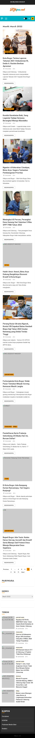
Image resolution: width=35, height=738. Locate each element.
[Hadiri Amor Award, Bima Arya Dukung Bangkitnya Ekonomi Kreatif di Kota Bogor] (17, 255)
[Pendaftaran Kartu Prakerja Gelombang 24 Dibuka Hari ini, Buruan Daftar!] (17, 417)
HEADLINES (8, 317)
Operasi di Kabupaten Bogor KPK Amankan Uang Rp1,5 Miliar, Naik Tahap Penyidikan (24, 638)
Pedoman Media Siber (9, 724)
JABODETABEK (9, 51)
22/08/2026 (21, 628)
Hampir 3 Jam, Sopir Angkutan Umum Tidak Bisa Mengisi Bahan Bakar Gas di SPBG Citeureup (24, 668)
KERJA (15, 426)
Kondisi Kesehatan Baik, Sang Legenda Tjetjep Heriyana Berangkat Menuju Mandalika (15, 118)
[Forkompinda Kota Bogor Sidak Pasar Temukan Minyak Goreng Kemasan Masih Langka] (17, 364)
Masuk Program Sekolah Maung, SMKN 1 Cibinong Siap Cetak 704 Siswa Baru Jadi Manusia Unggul (24, 683)
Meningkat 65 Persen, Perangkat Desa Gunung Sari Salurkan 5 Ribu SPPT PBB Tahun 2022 (17, 222)
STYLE (6, 265)
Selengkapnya (9, 83)
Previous (6, 569)
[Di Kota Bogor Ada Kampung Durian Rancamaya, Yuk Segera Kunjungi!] (17, 469)
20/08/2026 (21, 657)
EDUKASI (18, 676)
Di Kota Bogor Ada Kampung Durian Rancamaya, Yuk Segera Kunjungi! (16, 488)
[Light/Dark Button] (25, 18)
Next (22, 572)
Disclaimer (5, 716)
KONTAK (4, 720)
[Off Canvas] (2, 18)
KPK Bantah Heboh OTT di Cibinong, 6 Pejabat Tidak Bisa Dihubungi (24, 652)
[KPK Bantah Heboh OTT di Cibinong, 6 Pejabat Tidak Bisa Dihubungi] (8, 652)
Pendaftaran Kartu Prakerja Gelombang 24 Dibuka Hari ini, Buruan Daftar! (15, 436)
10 (14, 572)
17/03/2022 (8, 69)
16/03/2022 (8, 493)
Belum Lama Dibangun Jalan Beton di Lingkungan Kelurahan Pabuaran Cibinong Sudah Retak (24, 697)
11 (18, 572)
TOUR (6, 479)
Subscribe (32, 18)
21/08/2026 (21, 643)
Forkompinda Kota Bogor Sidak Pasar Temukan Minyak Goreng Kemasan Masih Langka (16, 384)
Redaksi (4, 729)
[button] (6, 18)
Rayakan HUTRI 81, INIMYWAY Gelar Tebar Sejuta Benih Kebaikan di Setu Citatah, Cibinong (24, 623)
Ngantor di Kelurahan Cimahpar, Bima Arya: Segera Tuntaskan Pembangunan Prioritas (16, 170)
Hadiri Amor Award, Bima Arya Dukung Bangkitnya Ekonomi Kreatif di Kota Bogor (16, 274)
